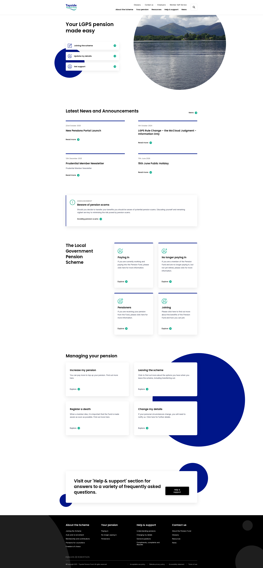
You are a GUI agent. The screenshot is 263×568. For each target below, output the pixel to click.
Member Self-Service (178, 5)
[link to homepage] (77, 557)
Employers (161, 5)
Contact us (149, 5)
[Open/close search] (194, 7)
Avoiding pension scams (87, 219)
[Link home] (78, 7)
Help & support (177, 490)
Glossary (137, 5)
